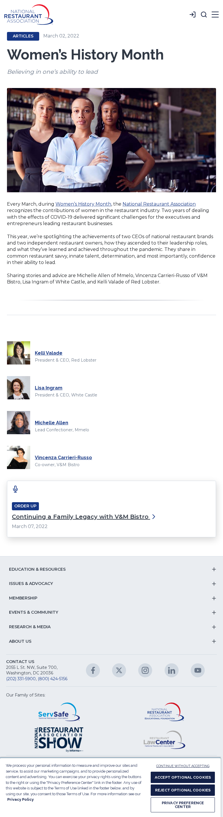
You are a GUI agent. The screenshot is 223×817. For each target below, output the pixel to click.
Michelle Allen (51, 422)
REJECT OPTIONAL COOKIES (183, 790)
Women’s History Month (83, 204)
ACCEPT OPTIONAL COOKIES (183, 777)
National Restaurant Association (159, 204)
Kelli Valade (48, 353)
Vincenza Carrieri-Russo (63, 457)
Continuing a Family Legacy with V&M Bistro (81, 516)
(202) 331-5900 (21, 678)
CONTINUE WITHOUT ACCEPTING (182, 766)
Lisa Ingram (48, 388)
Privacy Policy (20, 799)
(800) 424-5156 (52, 678)
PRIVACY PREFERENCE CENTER (183, 805)
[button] (203, 14)
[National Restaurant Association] (28, 14)
